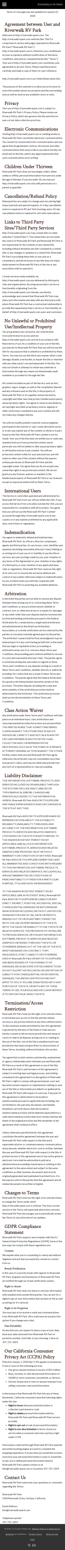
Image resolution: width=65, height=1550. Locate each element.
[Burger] (4, 4)
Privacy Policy (35, 1534)
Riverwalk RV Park (50, 4)
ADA (32, 1539)
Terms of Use (52, 1534)
